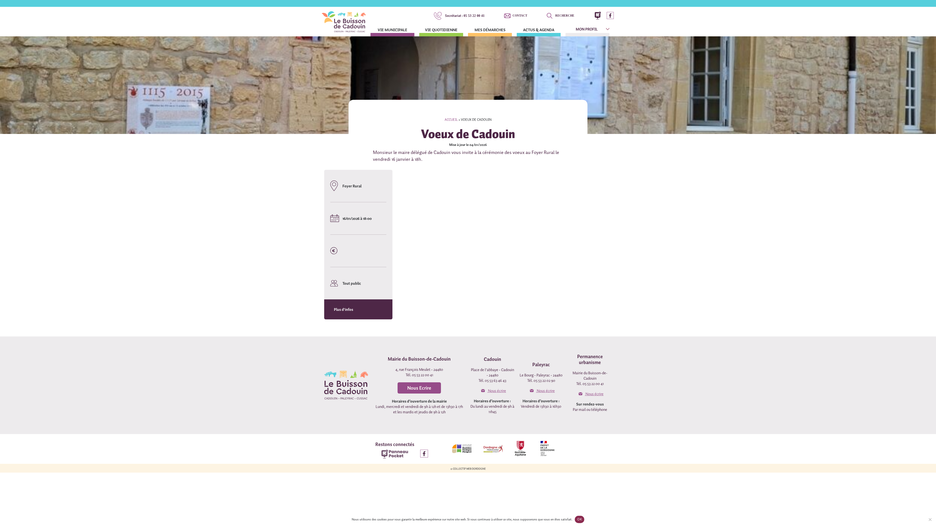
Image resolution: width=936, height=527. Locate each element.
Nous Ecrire (419, 388)
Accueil (451, 119)
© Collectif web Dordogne (468, 468)
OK (579, 519)
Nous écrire (496, 390)
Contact (520, 15)
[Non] (929, 519)
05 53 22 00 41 (465, 15)
